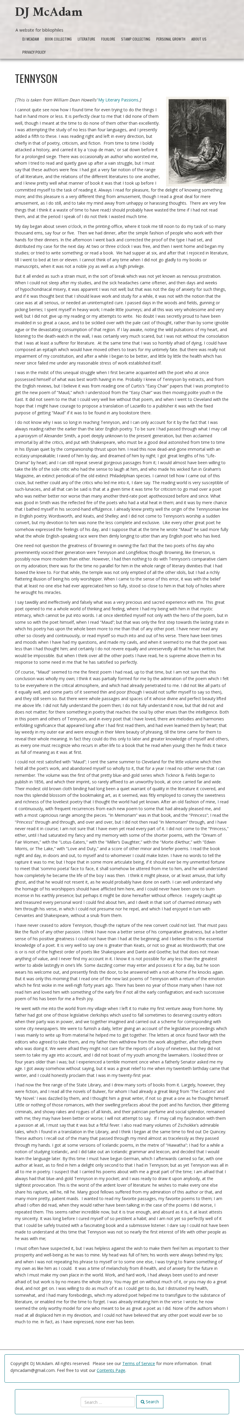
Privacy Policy (34, 52)
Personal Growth (170, 38)
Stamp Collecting (135, 38)
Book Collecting (58, 38)
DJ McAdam (48, 14)
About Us (199, 38)
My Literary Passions (118, 100)
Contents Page (111, 1370)
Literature (86, 38)
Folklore (108, 38)
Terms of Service (138, 1363)
